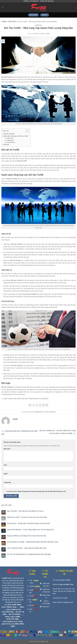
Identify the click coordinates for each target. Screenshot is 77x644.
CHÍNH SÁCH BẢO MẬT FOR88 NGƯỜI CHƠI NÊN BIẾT (30, 399)
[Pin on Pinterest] (43, 405)
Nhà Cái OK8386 (14, 614)
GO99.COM (10, 619)
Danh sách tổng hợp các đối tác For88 (16, 136)
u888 (4, 614)
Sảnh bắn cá (10, 140)
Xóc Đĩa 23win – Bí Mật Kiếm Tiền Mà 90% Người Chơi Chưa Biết (28, 523)
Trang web (7, 482)
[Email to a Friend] (40, 405)
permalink (52, 412)
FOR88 (3, 21)
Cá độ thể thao (11, 142)
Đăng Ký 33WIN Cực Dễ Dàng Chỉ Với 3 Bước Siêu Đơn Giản (26, 536)
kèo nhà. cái (20, 612)
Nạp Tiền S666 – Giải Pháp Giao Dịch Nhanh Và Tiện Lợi (25, 511)
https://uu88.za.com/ (10, 621)
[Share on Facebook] (33, 405)
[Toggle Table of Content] (26, 131)
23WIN (17, 617)
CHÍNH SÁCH (11, 21)
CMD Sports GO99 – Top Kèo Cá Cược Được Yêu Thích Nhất (27, 517)
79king (7, 617)
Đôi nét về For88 (9, 134)
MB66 (17, 624)
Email (6, 474)
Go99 (9, 605)
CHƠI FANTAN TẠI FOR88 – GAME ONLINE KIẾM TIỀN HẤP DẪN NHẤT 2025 (32, 542)
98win (22, 607)
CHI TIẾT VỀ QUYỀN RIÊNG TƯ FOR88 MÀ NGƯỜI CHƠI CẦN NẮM (29, 554)
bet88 (14, 605)
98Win (19, 605)
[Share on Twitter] (36, 405)
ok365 (20, 621)
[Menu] (2, 7)
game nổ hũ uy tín (8, 624)
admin (48, 33)
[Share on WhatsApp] (30, 405)
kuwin (13, 617)
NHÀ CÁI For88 (12, 179)
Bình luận (7, 449)
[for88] (38, 7)
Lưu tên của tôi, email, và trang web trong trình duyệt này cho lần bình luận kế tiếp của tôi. (36, 491)
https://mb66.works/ (14, 609)
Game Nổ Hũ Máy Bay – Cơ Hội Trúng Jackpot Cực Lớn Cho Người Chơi (30, 529)
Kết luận (6, 144)
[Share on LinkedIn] (47, 405)
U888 (16, 619)
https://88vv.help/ (8, 612)
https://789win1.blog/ (9, 607)
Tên (5, 465)
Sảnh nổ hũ (10, 138)
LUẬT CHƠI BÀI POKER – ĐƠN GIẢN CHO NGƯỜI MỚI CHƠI (26, 548)
